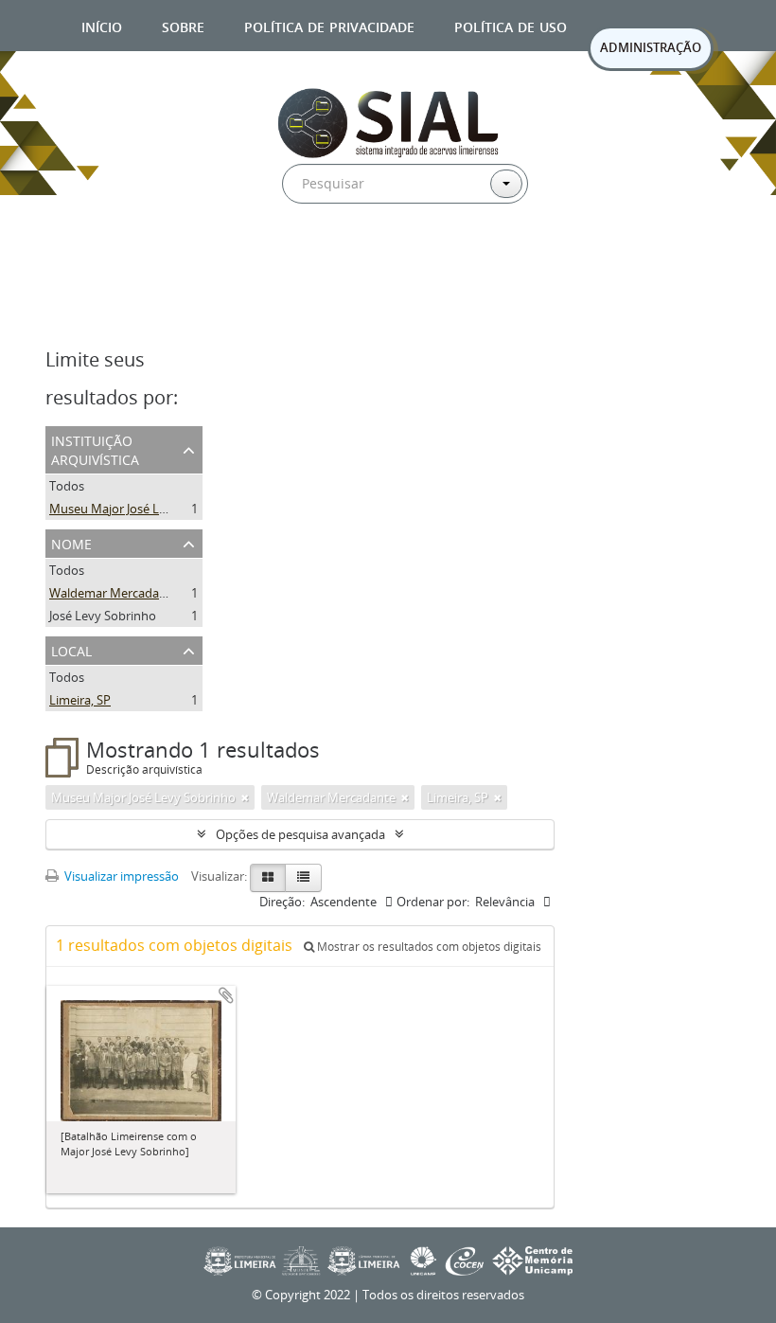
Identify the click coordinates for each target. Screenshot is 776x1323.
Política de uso (510, 25)
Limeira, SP (80, 699)
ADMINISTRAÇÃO (650, 47)
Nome (71, 542)
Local (71, 649)
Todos (66, 485)
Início (101, 25)
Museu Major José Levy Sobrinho (141, 508)
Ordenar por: (433, 901)
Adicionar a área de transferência (226, 995)
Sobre (183, 25)
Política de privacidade (329, 25)
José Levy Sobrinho (102, 615)
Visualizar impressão (120, 876)
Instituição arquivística (95, 448)
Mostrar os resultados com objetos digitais (427, 947)
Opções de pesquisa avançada (300, 834)
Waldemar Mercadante (113, 592)
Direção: (282, 901)
